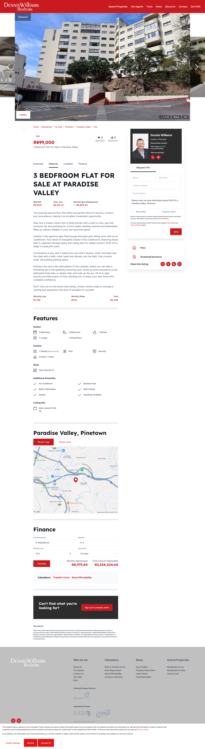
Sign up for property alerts (97, 607)
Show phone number (159, 143)
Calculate (42, 563)
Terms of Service (136, 225)
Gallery (23, 114)
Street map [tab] (43, 442)
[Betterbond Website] (81, 696)
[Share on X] (168, 264)
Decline (30, 743)
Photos (176, 117)
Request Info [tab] (143, 167)
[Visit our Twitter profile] (19, 720)
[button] (8, 67)
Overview (38, 163)
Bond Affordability (82, 577)
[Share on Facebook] (163, 264)
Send (176, 232)
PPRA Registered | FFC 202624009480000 (158, 147)
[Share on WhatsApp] (174, 264)
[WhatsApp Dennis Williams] (158, 157)
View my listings (157, 152)
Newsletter (141, 211)
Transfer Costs (61, 577)
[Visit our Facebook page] (13, 720)
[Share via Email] (179, 264)
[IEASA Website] (82, 714)
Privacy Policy (164, 218)
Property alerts (169, 211)
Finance (83, 163)
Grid (185, 117)
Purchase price (39, 537)
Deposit (81, 537)
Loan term (82, 548)
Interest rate (38, 548)
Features (53, 163)
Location (68, 163)
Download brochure (151, 256)
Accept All (46, 743)
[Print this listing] (134, 248)
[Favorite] (24, 129)
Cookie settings (13, 743)
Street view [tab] (65, 442)
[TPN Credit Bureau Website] (103, 714)
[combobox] (101, 553)
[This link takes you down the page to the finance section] (74, 205)
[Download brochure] (134, 257)
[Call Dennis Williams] (153, 157)
